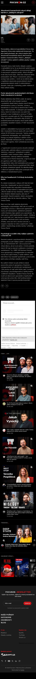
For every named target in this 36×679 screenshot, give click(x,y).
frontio (22, 670)
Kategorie (6, 617)
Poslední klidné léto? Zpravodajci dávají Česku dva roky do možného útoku (17, 545)
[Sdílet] (32, 40)
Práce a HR (14, 297)
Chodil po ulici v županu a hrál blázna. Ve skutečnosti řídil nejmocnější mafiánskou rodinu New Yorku (20, 512)
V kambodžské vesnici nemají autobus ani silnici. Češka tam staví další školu (19, 485)
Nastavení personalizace (26, 643)
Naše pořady (7, 615)
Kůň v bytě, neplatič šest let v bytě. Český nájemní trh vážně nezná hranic (20, 430)
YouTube (22, 635)
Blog (3, 623)
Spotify (21, 633)
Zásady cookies (6, 635)
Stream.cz (22, 637)
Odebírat (27, 603)
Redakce (4, 633)
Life (7, 297)
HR (2, 297)
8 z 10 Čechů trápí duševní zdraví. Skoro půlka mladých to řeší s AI (19, 403)
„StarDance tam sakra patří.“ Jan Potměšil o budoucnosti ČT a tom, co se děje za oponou (19, 457)
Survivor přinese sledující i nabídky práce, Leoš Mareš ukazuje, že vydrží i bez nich (19, 376)
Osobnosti (6, 620)
